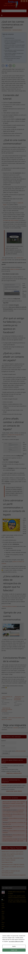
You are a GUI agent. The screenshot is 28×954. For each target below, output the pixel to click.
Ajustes (14, 946)
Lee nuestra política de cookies (16, 941)
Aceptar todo (14, 950)
